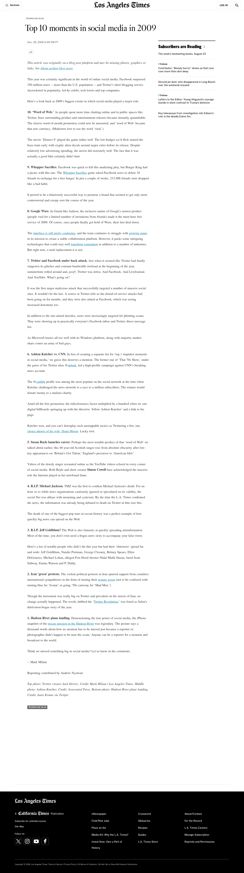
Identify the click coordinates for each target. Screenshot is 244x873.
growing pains (138, 233)
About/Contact (193, 814)
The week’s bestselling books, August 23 (182, 54)
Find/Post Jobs (100, 821)
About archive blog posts (57, 68)
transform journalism (84, 244)
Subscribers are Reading (179, 46)
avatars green (106, 579)
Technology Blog (35, 18)
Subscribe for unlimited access (30, 821)
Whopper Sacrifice (75, 172)
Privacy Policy (70, 864)
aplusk (72, 365)
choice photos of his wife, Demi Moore (52, 431)
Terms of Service (55, 864)
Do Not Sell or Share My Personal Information (118, 864)
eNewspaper (99, 814)
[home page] (122, 4)
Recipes (142, 828)
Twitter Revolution (106, 601)
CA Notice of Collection (87, 864)
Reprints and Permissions (200, 842)
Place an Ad (99, 828)
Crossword (144, 814)
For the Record (193, 821)
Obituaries (144, 821)
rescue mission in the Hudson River (71, 623)
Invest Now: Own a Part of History (107, 845)
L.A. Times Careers (196, 828)
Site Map (19, 827)
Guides (142, 835)
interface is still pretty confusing (54, 233)
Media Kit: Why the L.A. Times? (110, 835)
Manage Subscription (197, 835)
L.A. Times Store (148, 842)
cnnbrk (40, 381)
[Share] (31, 52)
